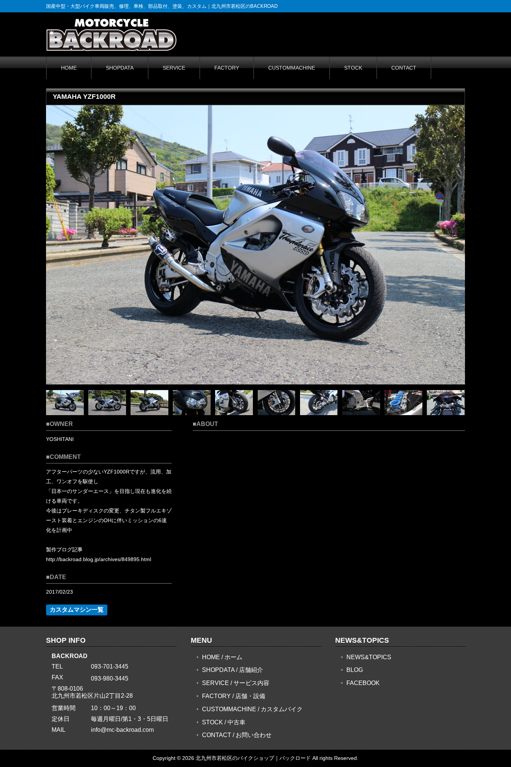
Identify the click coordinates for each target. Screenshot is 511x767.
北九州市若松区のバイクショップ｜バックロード (253, 758)
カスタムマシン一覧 (77, 609)
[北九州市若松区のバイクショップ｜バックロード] (111, 48)
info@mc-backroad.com (122, 730)
